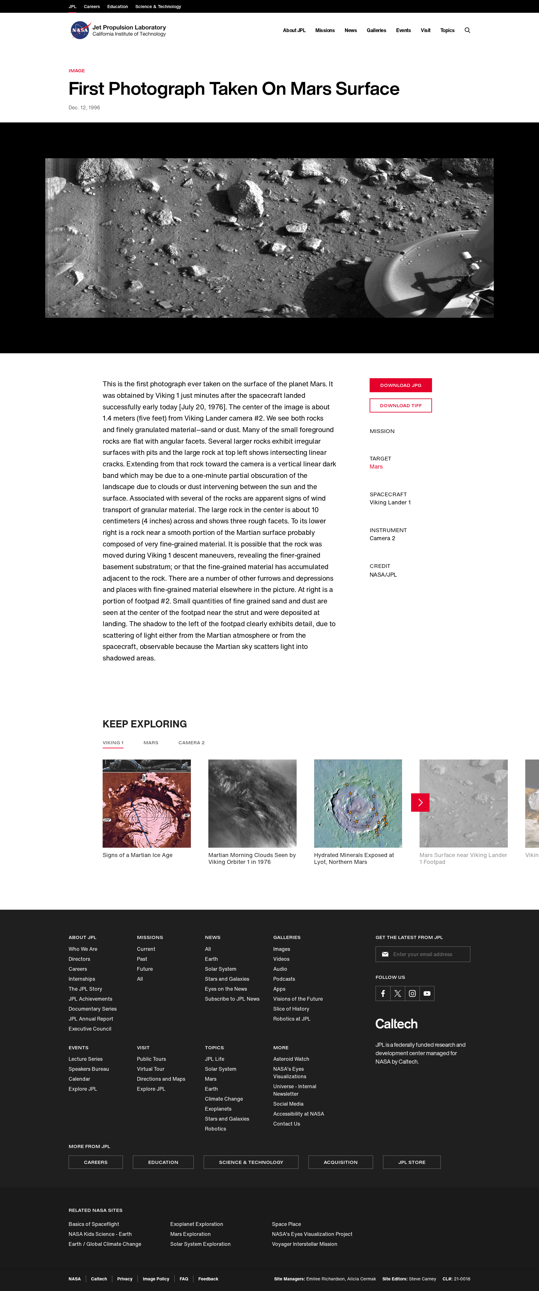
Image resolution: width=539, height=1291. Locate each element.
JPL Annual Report (91, 1018)
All (140, 979)
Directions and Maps (161, 1079)
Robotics (215, 1128)
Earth (211, 959)
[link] (269, 238)
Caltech (99, 1278)
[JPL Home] (130, 30)
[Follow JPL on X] (397, 993)
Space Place (286, 1224)
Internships (82, 979)
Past (142, 959)
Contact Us (286, 1123)
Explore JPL (83, 1089)
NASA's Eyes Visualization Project (312, 1234)
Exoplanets (218, 1108)
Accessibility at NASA (298, 1113)
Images (281, 949)
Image (77, 70)
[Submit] (384, 954)
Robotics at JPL (292, 1018)
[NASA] (80, 30)
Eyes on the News (226, 989)
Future (145, 969)
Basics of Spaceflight (94, 1224)
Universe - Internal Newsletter (294, 1090)
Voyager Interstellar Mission (304, 1244)
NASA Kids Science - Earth (100, 1234)
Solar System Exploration (200, 1244)
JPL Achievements (90, 999)
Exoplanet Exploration (196, 1224)
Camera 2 (191, 742)
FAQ (184, 1278)
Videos (281, 959)
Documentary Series (93, 1008)
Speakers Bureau (89, 1069)
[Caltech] (396, 1023)
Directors (79, 959)
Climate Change (224, 1099)
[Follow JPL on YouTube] (427, 993)
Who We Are (83, 949)
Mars (376, 466)
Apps (279, 989)
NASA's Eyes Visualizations (289, 1072)
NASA (75, 1278)
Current (146, 949)
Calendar (79, 1079)
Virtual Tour (150, 1069)
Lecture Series (86, 1059)
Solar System (220, 969)
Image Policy (156, 1278)
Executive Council (90, 1028)
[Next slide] (420, 802)
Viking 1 (113, 742)
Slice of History (291, 1008)
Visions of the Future (298, 999)
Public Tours (151, 1059)
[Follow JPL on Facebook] (383, 993)
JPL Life (214, 1059)
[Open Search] (467, 30)
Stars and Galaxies (227, 979)
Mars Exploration (190, 1234)
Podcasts (284, 979)
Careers (78, 969)
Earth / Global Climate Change (105, 1244)
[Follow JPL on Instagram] (412, 993)
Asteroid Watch (291, 1059)
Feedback (208, 1278)
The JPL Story (85, 989)
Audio (280, 969)
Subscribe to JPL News (232, 999)
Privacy (125, 1278)
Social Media (288, 1104)
